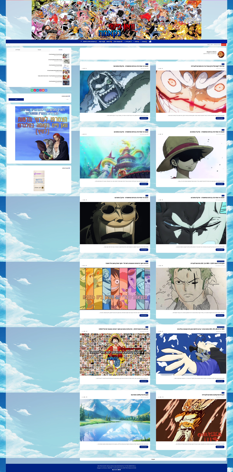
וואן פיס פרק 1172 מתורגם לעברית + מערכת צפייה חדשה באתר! (50, 75)
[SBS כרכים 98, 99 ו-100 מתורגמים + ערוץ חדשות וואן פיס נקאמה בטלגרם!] (191, 354)
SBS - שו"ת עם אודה (221, 261)
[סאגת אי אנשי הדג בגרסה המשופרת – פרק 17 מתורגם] (191, 157)
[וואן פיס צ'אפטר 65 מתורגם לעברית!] (66, 61)
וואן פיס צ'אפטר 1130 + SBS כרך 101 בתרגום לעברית (207, 263)
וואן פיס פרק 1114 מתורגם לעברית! (213, 395)
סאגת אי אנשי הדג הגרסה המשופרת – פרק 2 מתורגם (131, 197)
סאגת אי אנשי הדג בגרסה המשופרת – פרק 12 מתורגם (131, 132)
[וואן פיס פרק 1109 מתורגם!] (115, 420)
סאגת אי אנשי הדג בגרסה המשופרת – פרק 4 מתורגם (207, 197)
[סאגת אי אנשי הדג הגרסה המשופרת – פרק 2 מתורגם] (115, 223)
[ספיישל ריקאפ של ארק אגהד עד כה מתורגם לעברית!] (191, 92)
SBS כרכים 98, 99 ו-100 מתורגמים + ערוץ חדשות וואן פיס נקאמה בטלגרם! (200, 329)
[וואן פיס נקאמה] (116, 20)
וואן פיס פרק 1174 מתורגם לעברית (55, 54)
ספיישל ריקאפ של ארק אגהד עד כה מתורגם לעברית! (207, 66)
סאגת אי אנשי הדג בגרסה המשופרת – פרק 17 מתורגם (207, 132)
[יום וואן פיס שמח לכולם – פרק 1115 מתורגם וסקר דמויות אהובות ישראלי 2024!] (115, 354)
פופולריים (18, 49)
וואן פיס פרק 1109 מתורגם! (139, 395)
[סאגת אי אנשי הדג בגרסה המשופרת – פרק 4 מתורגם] (191, 223)
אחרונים (60, 49)
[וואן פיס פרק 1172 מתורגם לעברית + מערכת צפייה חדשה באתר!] (66, 77)
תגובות (39, 49)
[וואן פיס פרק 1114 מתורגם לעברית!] (191, 420)
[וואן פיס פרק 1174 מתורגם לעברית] (66, 56)
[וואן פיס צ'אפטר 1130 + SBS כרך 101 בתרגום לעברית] (191, 289)
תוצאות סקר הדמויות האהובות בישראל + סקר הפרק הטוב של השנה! (127, 263)
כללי (223, 64)
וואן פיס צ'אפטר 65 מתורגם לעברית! (55, 59)
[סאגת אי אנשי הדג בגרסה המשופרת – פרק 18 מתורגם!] (115, 92)
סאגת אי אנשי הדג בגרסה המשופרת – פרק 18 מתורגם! (130, 66)
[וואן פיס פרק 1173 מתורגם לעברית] (66, 66)
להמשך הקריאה (220, 118)
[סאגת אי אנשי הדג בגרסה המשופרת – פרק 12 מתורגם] (115, 157)
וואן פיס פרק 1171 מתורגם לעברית (55, 81)
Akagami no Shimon (211, 52)
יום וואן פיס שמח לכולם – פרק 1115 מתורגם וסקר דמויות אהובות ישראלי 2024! (123, 329)
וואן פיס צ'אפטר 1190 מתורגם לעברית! (54, 70)
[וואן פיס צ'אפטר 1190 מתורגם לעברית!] (66, 72)
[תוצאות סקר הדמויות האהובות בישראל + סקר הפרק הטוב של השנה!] (115, 289)
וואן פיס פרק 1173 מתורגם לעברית (55, 65)
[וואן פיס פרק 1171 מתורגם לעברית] (66, 83)
